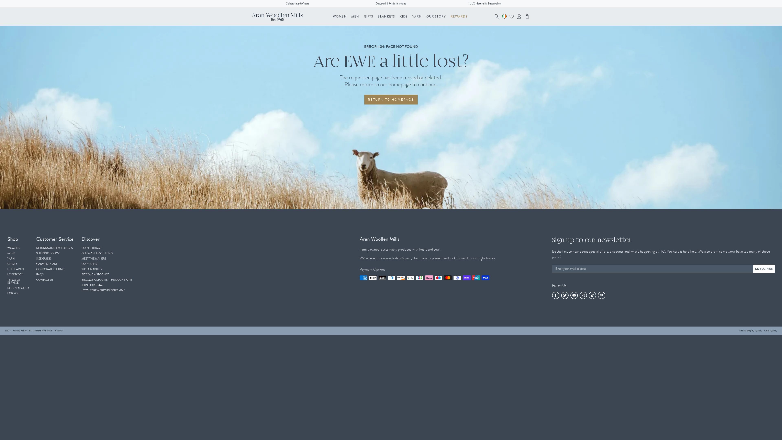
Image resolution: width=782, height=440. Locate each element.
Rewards (459, 16)
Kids (404, 16)
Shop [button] (12, 239)
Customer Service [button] (55, 239)
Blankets (386, 16)
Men (355, 16)
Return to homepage (391, 99)
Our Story (436, 16)
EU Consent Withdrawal (41, 330)
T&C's (7, 330)
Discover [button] (90, 239)
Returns (59, 330)
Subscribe (764, 268)
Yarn (417, 16)
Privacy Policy (20, 330)
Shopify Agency (754, 330)
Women (340, 16)
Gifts (368, 16)
